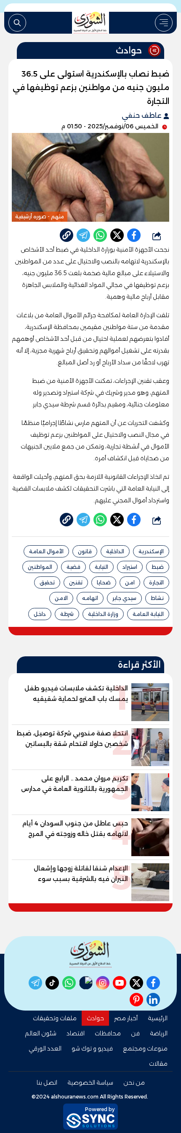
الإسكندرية (151, 551)
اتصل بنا (47, 1082)
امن (130, 582)
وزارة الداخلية (103, 614)
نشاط (157, 598)
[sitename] (90, 954)
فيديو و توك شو (92, 1048)
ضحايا (104, 582)
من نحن (134, 1082)
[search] (17, 23)
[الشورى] (90, 23)
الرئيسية (158, 1018)
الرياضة (159, 1033)
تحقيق (47, 582)
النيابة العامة (148, 614)
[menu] (164, 23)
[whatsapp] (66, 235)
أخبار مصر (126, 1018)
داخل (40, 614)
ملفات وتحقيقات (55, 1018)
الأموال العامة (46, 551)
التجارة (156, 582)
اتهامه (90, 598)
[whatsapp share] (100, 235)
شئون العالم (40, 1033)
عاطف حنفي (142, 115)
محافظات (108, 1033)
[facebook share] (134, 235)
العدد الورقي (45, 1048)
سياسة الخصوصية (90, 1082)
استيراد (129, 567)
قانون (85, 551)
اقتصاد (76, 1033)
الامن (61, 598)
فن (135, 1033)
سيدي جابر (124, 598)
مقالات (158, 1063)
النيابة (101, 567)
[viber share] (83, 235)
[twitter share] (117, 235)
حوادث (95, 1018)
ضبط (158, 567)
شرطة (67, 614)
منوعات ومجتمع (145, 1048)
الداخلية (115, 551)
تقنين (76, 582)
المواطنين (40, 567)
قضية (73, 567)
